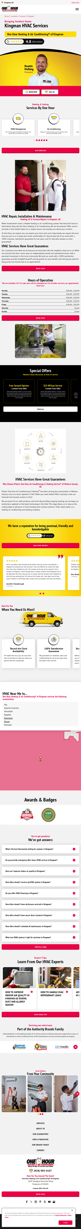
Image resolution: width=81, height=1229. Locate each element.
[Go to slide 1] (37, 593)
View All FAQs (40, 947)
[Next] (75, 1047)
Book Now (40, 268)
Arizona (22, 16)
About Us (40, 1128)
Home (7, 16)
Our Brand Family (40, 1145)
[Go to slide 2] (40, 593)
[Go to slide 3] (43, 593)
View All (40, 409)
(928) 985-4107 (43, 1170)
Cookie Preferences (61, 1215)
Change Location (75, 2)
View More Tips (40, 1015)
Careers (40, 1150)
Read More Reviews (40, 545)
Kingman (31, 16)
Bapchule (8, 718)
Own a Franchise (40, 1139)
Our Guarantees (40, 1134)
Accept (65, 1223)
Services (40, 1123)
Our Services (40, 150)
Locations (14, 16)
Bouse (7, 721)
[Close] (72, 1210)
